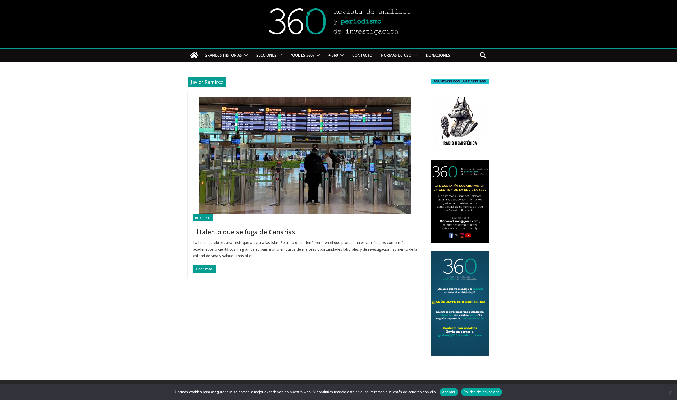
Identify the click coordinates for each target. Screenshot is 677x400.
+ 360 (333, 55)
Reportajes (203, 218)
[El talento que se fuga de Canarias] (305, 155)
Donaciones (438, 55)
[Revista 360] (194, 55)
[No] (670, 392)
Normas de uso (396, 55)
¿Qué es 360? (302, 55)
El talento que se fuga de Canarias (244, 231)
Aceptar (449, 392)
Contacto (362, 55)
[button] (245, 55)
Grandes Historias (223, 55)
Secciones (266, 55)
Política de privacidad (482, 392)
